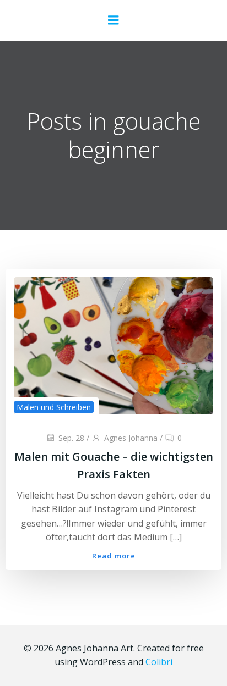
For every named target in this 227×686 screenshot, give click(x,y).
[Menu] (113, 20)
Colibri (158, 662)
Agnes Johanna (131, 438)
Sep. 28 (71, 438)
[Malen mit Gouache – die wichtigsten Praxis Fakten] (113, 345)
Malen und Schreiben (54, 407)
